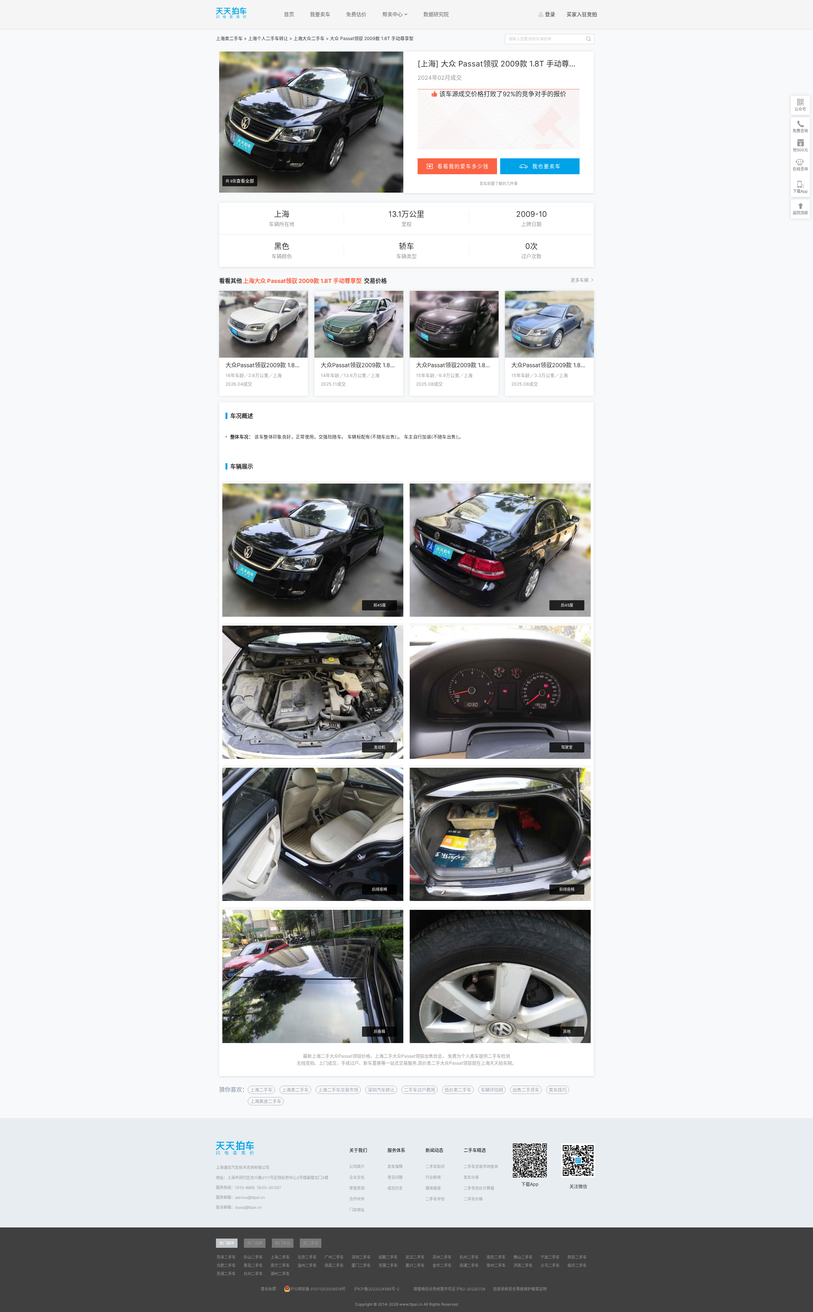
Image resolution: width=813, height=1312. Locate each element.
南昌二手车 (334, 1265)
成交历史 (395, 1188)
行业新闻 (433, 1177)
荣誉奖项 (357, 1188)
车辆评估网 (492, 1089)
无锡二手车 (388, 1265)
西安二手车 (577, 1257)
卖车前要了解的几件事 (499, 183)
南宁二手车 (280, 1265)
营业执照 (268, 1289)
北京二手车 (307, 1257)
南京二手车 (496, 1257)
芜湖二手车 (226, 1273)
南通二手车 (469, 1265)
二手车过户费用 (419, 1089)
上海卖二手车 (229, 38)
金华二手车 (442, 1265)
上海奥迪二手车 (265, 1101)
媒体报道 (433, 1188)
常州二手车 (496, 1265)
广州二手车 (334, 1257)
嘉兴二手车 (415, 1265)
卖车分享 (471, 1177)
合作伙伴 (357, 1199)
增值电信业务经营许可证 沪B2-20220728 (449, 1289)
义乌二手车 (550, 1265)
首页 (289, 14)
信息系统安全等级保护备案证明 (520, 1289)
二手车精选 (475, 1150)
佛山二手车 (523, 1257)
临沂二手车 (577, 1265)
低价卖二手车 (458, 1089)
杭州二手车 (469, 1257)
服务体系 (396, 1150)
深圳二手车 (361, 1257)
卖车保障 (395, 1166)
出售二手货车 (526, 1089)
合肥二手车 (226, 1265)
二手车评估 (435, 1199)
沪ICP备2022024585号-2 (376, 1289)
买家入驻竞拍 (582, 14)
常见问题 (395, 1177)
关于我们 (358, 1150)
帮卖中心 (393, 14)
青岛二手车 (253, 1265)
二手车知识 (435, 1166)
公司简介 (357, 1166)
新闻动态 (434, 1150)
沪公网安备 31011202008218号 (318, 1289)
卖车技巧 (558, 1089)
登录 (550, 14)
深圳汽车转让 (381, 1089)
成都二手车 (388, 1257)
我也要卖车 (546, 166)
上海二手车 (261, 1089)
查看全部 (245, 180)
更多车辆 (579, 280)
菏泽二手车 (226, 1257)
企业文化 (357, 1177)
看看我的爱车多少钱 (463, 166)
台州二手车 (253, 1273)
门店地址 (357, 1209)
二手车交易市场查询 (481, 1166)
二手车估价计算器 (479, 1188)
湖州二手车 (280, 1273)
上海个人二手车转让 (268, 38)
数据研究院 (436, 14)
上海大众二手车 (309, 38)
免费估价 (356, 14)
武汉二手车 (415, 1257)
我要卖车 (320, 14)
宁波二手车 (550, 1257)
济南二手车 (523, 1265)
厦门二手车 (361, 1265)
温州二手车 (307, 1265)
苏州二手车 (442, 1257)
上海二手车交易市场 (338, 1089)
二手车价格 (473, 1199)
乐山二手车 (253, 1257)
